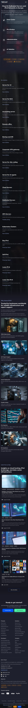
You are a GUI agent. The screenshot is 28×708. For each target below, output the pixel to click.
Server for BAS (18, 624)
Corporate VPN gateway (20, 631)
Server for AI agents (19, 635)
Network (16, 645)
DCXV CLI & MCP (4, 650)
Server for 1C (17, 623)
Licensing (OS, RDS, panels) (6, 652)
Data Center (3, 623)
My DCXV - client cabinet (20, 650)
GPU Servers (3, 628)
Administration (18, 647)
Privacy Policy (4, 700)
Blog (16, 642)
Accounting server (18, 626)
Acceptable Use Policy (11, 700)
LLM (14, 702)
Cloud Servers (3, 624)
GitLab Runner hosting (5, 642)
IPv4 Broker (3, 633)
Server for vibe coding (19, 633)
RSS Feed (24, 700)
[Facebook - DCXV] (1, 676)
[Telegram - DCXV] (5, 676)
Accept (19, 706)
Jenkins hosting (4, 645)
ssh (3, 517)
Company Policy (19, 700)
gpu (8, 574)
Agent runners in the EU (5, 649)
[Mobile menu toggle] (25, 2)
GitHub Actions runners (5, 643)
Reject (15, 706)
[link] (14, 487)
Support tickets (18, 652)
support (22, 489)
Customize (10, 706)
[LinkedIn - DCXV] (3, 676)
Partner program (18, 643)
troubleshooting (10, 489)
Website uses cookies (6, 705)
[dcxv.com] (4, 2)
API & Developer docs (5, 640)
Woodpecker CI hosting (5, 647)
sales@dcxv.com (4, 669)
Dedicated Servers (4, 626)
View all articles (14, 589)
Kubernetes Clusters (5, 630)
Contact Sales (8, 610)
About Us (17, 640)
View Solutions (20, 610)
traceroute (17, 489)
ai (6, 574)
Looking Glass (4, 635)
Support (16, 649)
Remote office (18, 628)
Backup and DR (18, 630)
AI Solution (3, 631)
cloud (11, 517)
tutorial (6, 517)
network (4, 489)
